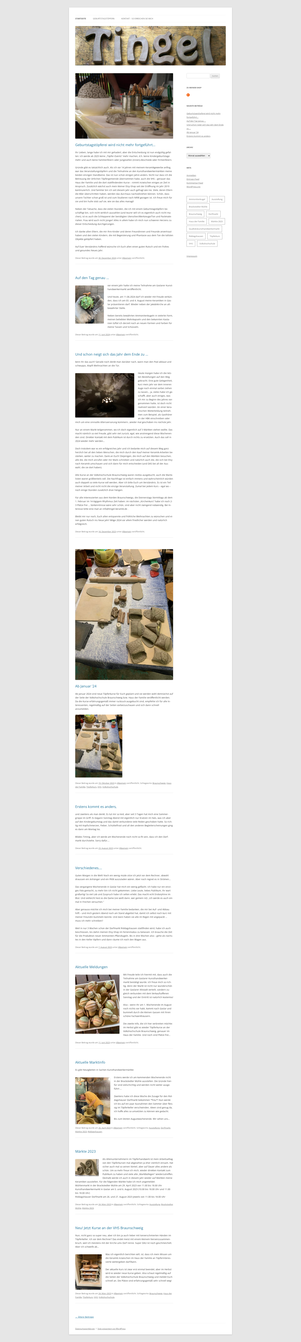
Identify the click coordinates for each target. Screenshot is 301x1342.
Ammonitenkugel (197, 199)
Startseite (80, 18)
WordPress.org (193, 186)
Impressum (192, 256)
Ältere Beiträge (84, 1316)
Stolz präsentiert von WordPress (112, 1328)
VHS (99, 786)
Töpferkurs (91, 786)
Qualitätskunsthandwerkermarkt (204, 228)
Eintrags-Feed (193, 179)
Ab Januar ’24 (86, 686)
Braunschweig (159, 783)
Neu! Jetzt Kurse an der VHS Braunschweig (109, 1227)
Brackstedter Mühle (198, 206)
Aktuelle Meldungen (91, 966)
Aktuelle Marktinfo (90, 1062)
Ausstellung (154, 1127)
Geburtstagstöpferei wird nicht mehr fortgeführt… (115, 144)
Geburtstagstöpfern (103, 18)
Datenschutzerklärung (85, 1328)
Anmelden (191, 175)
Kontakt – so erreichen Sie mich (137, 18)
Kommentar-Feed (195, 182)
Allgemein (126, 258)
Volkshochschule (110, 786)
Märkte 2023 (81, 1131)
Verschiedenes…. (88, 867)
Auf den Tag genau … (92, 277)
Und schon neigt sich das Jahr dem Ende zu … (111, 354)
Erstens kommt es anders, (96, 806)
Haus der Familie (196, 221)
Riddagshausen (95, 1131)
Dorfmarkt (165, 1127)
